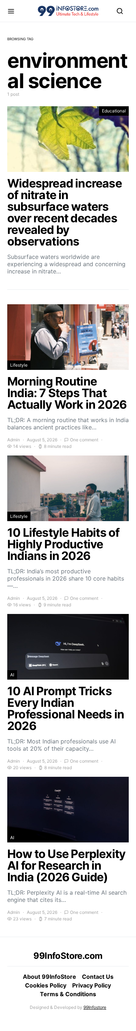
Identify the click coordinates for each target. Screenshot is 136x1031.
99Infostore (94, 1007)
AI (12, 674)
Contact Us (98, 976)
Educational (114, 111)
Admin (13, 439)
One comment (84, 439)
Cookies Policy (45, 985)
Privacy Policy (91, 985)
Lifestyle (19, 365)
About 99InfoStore (49, 976)
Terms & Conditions (68, 994)
